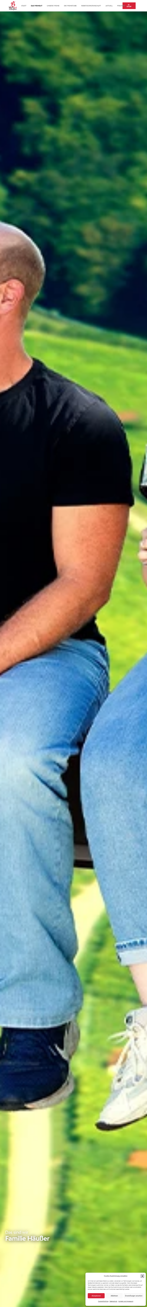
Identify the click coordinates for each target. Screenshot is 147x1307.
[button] (142, 1276)
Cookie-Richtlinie (103, 1301)
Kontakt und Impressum (125, 1301)
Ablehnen (114, 1296)
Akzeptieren (96, 1296)
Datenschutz (113, 1301)
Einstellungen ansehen (133, 1296)
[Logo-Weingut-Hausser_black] (13, 5)
